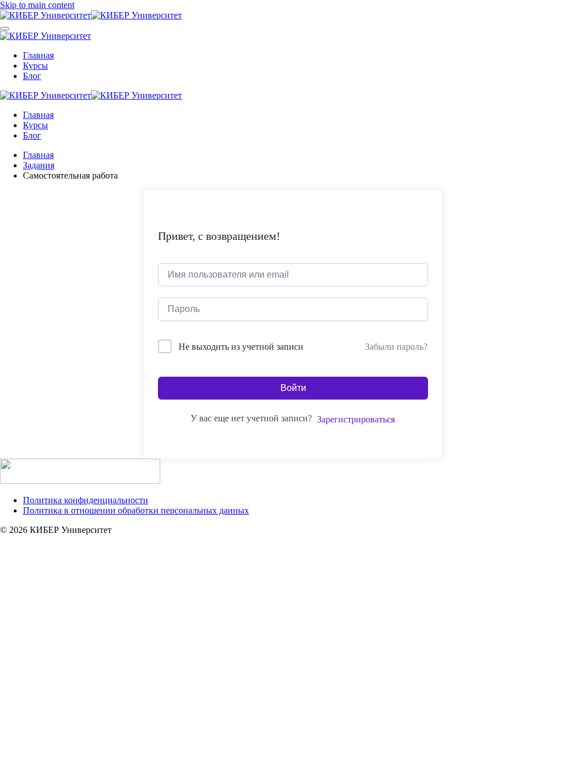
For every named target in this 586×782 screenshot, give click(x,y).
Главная (38, 55)
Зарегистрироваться (356, 419)
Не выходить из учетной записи (241, 346)
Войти (293, 388)
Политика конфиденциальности (85, 500)
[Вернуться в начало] (91, 15)
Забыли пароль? (396, 346)
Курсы (35, 65)
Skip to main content (37, 5)
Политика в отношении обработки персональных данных (136, 510)
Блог (32, 76)
